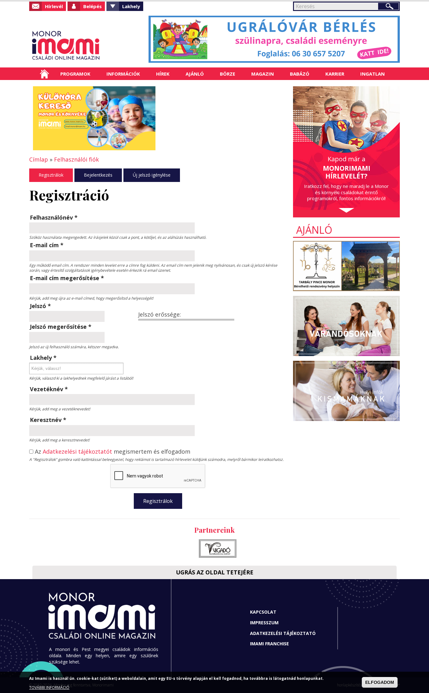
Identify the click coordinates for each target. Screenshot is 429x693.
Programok (75, 74)
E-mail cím (46, 245)
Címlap (44, 73)
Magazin (262, 74)
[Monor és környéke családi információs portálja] (86, 45)
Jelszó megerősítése (60, 326)
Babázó (299, 74)
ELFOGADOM (379, 682)
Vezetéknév (49, 389)
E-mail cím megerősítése (67, 278)
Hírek (163, 74)
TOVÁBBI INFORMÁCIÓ (49, 687)
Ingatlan (372, 74)
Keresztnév (48, 420)
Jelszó (40, 306)
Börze (227, 74)
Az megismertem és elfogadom (112, 451)
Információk (123, 74)
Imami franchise (269, 644)
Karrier (334, 74)
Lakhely (131, 6)
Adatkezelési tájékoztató (283, 633)
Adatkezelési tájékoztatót (77, 451)
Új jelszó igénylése (152, 175)
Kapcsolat (263, 612)
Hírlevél (54, 6)
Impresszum (264, 623)
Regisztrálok (51, 175)
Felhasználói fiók (76, 159)
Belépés (92, 6)
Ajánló (195, 74)
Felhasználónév (54, 217)
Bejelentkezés (98, 175)
